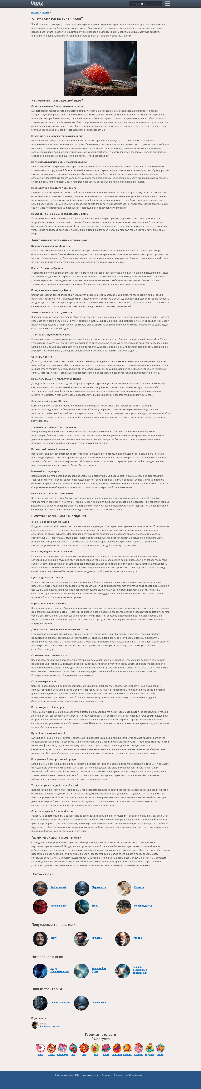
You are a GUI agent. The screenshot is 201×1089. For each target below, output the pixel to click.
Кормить (139, 887)
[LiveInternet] (100, 1082)
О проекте (106, 1075)
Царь (95, 905)
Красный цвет (58, 905)
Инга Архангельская (50, 1026)
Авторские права (90, 1075)
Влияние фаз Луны (99, 970)
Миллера (97, 937)
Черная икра (99, 887)
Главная (35, 12)
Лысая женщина (60, 1002)
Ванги (53, 937)
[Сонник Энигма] (37, 3)
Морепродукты (143, 905)
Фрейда (137, 937)
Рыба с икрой (58, 887)
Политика (118, 1075)
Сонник (45, 12)
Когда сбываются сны (59, 970)
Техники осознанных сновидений (140, 970)
